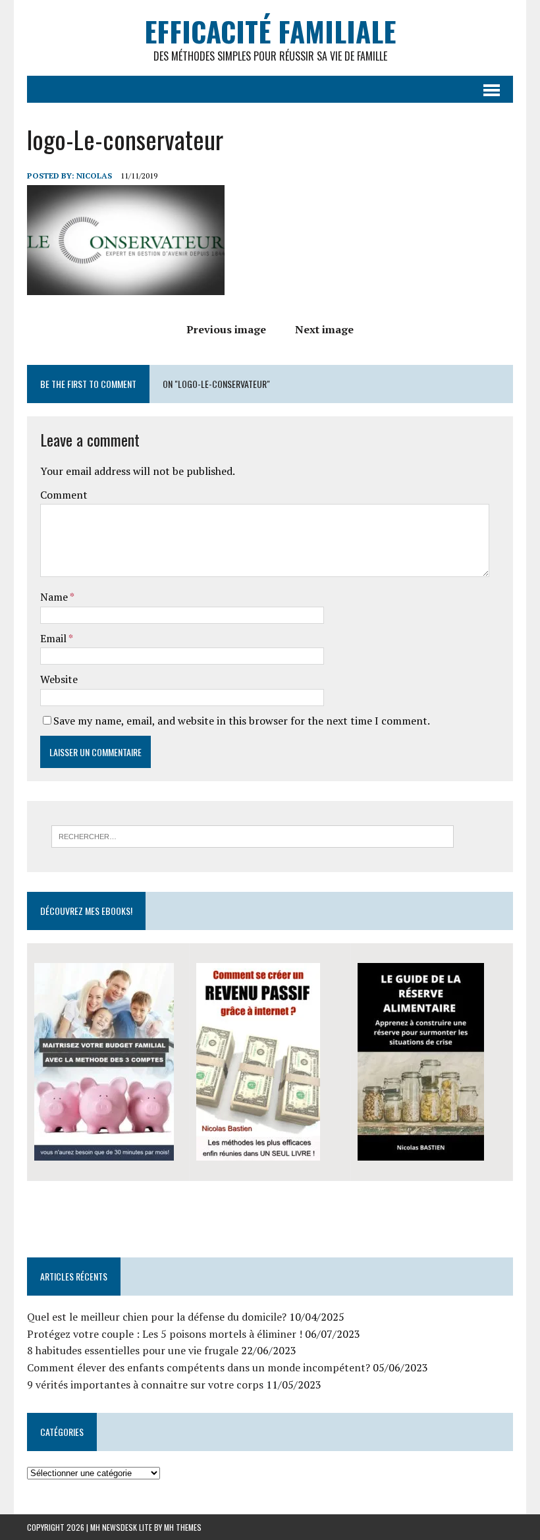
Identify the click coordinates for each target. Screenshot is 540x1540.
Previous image (226, 329)
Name (55, 597)
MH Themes (183, 1527)
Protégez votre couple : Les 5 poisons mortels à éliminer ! (164, 1334)
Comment (64, 494)
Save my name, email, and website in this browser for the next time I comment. (241, 720)
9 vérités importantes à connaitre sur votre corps (145, 1384)
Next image (324, 329)
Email (54, 638)
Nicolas (94, 175)
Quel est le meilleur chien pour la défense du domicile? (156, 1316)
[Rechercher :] (252, 835)
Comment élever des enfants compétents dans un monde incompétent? (198, 1367)
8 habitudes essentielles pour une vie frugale (132, 1350)
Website (59, 679)
